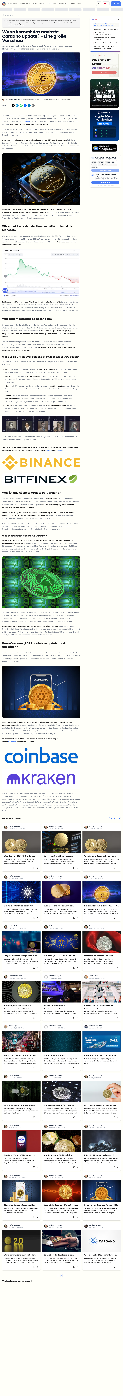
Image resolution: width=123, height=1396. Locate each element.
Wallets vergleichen (61, 719)
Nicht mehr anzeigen (61, 724)
